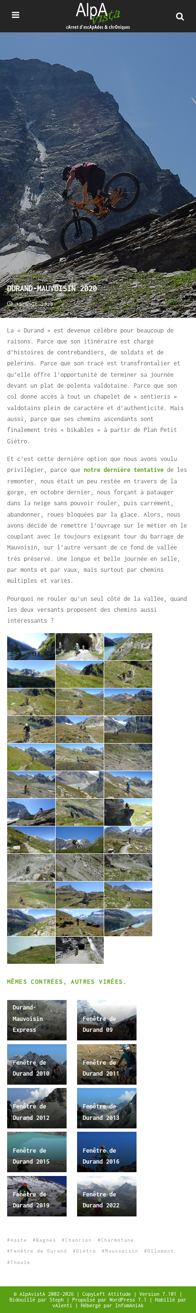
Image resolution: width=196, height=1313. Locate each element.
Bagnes (46, 1240)
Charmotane (117, 1240)
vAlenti (63, 1305)
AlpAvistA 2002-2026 (48, 1294)
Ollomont (160, 1251)
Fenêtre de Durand (38, 1251)
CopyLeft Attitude (108, 1294)
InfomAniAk (129, 1305)
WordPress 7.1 (129, 1300)
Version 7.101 (159, 1294)
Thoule (20, 1262)
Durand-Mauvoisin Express (28, 1018)
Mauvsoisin (121, 1251)
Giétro (86, 1251)
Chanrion (78, 1240)
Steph (58, 1300)
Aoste (18, 1240)
